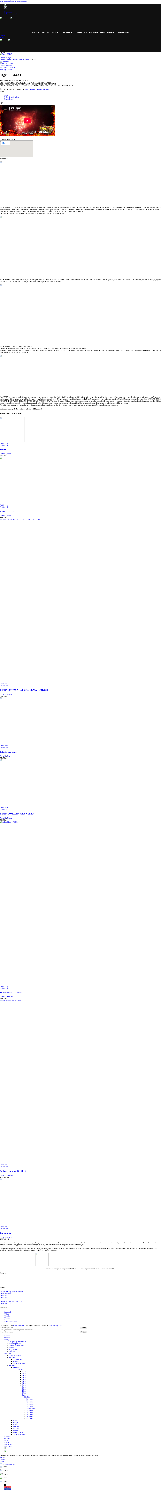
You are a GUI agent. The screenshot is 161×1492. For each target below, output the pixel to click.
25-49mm (29, 1417)
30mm (26, 60)
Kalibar (21, 60)
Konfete (11, 1348)
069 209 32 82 (6, 1297)
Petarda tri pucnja (8, 752)
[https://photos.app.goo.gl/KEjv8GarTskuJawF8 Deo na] (80, 1279)
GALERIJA (93, 32)
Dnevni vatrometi (15, 1355)
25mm (24, 1381)
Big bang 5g (5, 1233)
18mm (24, 1375)
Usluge (6, 1314)
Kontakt (7, 1320)
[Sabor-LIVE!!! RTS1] (26, 1279)
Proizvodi (7, 1312)
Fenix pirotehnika (19, 1325)
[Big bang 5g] (23, 1225)
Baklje (15, 1422)
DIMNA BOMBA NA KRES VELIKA (17, 814)
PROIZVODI (67, 32)
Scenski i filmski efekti (16, 1346)
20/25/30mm (30, 1409)
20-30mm (29, 1405)
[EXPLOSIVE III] (23, 503)
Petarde (9, 454)
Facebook (7, 1489)
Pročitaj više (4, 445)
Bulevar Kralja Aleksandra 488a (12, 1292)
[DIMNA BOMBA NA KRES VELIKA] (23, 805)
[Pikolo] (12, 441)
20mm (24, 1379)
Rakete (15, 1430)
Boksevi (16, 60)
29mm (24, 1385)
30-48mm (29, 1419)
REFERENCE (82, 32)
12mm (24, 1371)
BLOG (102, 32)
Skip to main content (20, 1)
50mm (24, 1393)
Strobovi (16, 1428)
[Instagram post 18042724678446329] (26, 1281)
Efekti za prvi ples (15, 1344)
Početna (3, 60)
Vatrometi (12, 1352)
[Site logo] (5, 29)
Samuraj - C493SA (6, 70)
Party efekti (13, 1350)
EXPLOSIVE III (7, 511)
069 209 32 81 (6, 1303)
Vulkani (10, 997)
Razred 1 (12, 1357)
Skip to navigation (6, 1)
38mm (24, 1389)
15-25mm (29, 1401)
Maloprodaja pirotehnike (17, 1342)
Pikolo (3, 449)
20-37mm (29, 1407)
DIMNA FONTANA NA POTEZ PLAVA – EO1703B (24, 690)
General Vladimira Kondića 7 (11, 1301)
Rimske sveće (18, 1432)
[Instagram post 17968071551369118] (134, 1279)
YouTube (7, 1487)
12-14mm (29, 1399)
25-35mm (29, 1413)
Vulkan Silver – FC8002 (11, 992)
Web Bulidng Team (55, 1325)
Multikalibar (26, 1397)
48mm (24, 1391)
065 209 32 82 (6, 1295)
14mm (24, 1373)
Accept (2, 1457)
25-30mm (29, 1411)
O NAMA (45, 32)
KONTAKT (111, 32)
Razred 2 (9, 60)
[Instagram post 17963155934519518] (80, 1281)
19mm (24, 1377)
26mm (24, 1383)
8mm (23, 1395)
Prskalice (16, 1361)
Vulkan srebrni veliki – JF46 (13, 1171)
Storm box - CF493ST (8, 64)
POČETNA (36, 32)
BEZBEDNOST (123, 32)
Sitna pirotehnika (19, 1363)
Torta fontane (17, 1359)
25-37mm (29, 1415)
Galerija (7, 1316)
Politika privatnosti (10, 1322)
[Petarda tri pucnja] (23, 744)
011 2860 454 (6, 1293)
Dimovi (9, 694)
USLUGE (54, 32)
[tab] (6, 95)
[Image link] (42, 1265)
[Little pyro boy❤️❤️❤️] (134, 1281)
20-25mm (29, 1403)
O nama (7, 1318)
